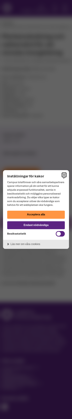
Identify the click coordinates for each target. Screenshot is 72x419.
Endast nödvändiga (36, 224)
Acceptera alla (36, 214)
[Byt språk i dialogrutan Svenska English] (63, 175)
